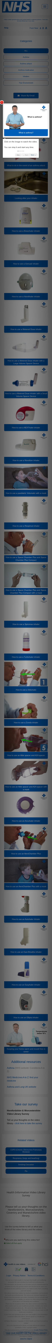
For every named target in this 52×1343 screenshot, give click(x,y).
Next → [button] (33, 155)
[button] (19, 151)
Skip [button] (18, 155)
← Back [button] (25, 155)
